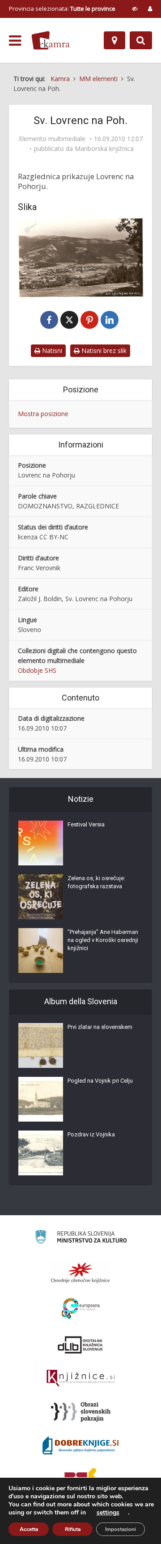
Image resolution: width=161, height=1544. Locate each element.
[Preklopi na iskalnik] (141, 40)
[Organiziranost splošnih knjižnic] (80, 1272)
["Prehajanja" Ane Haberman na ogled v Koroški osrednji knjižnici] (40, 950)
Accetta (29, 1529)
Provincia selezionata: (62, 8)
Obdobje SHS (37, 670)
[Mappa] (114, 40)
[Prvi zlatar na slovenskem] (40, 1045)
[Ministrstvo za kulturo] (80, 1238)
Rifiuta (72, 1529)
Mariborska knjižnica (104, 149)
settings (108, 1513)
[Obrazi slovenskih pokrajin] (81, 1412)
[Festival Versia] (40, 843)
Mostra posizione (43, 413)
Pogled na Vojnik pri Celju (100, 1080)
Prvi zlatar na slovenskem (100, 1027)
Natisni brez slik (103, 350)
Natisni (51, 350)
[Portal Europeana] (81, 1308)
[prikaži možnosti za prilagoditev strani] (135, 8)
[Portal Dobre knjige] (80, 1445)
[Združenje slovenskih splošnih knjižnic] (80, 1378)
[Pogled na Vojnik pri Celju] (40, 1099)
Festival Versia (86, 824)
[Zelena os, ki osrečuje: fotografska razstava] (40, 896)
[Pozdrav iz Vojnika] (40, 1153)
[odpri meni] (15, 41)
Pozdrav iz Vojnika (91, 1134)
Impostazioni (120, 1529)
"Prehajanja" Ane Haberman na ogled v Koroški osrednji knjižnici (103, 940)
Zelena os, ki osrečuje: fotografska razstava (96, 882)
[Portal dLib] (80, 1344)
